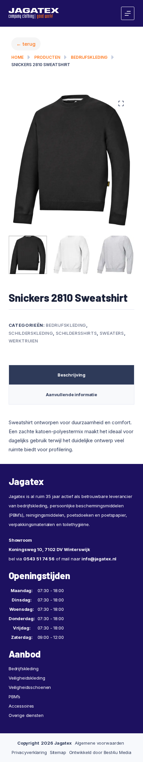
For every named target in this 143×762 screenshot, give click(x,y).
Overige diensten (26, 725)
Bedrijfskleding (89, 57)
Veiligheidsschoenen (30, 697)
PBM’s (14, 706)
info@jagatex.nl (98, 568)
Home (17, 57)
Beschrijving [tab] (71, 385)
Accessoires (21, 716)
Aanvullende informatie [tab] (71, 405)
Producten (47, 57)
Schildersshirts (76, 343)
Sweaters (112, 343)
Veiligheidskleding (27, 688)
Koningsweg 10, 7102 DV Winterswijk (49, 559)
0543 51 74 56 (39, 568)
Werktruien (23, 351)
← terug (26, 44)
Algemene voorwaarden (99, 753)
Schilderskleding (31, 343)
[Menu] (127, 13)
